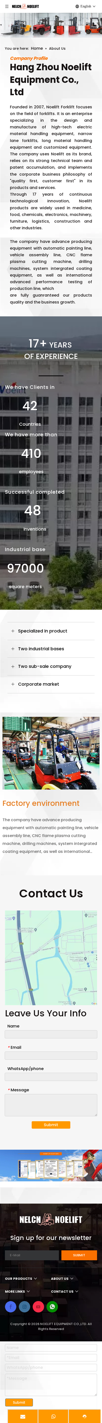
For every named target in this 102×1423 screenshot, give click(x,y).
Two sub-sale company (44, 666)
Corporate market (38, 684)
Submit (51, 1125)
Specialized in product (42, 631)
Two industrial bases (41, 649)
